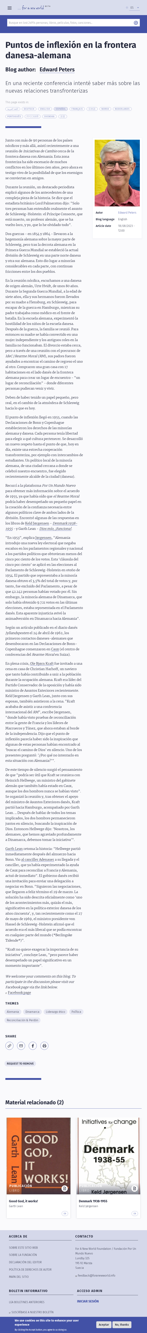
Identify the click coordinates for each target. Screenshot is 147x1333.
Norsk (105, 109)
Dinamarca (32, 1012)
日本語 (92, 109)
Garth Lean (14, 849)
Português (14, 116)
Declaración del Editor (25, 1262)
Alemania (13, 1012)
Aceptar (104, 1324)
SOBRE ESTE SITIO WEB (23, 1247)
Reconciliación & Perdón (22, 1020)
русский (33, 116)
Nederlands (122, 109)
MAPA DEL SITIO (19, 1277)
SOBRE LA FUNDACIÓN (23, 1255)
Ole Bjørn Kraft (42, 663)
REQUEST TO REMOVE (20, 1063)
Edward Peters (57, 69)
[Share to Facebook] (33, 1046)
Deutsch (29, 109)
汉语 (62, 116)
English (45, 109)
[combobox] (134, 8)
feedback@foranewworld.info (96, 1275)
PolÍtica (76, 1012)
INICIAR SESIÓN (88, 1301)
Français (77, 109)
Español (61, 109)
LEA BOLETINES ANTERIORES (26, 1302)
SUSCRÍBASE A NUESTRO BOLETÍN (32, 1312)
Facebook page (19, 992)
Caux (55, 649)
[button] (9, 1046)
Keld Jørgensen (37, 523)
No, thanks (122, 1324)
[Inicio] (34, 7)
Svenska (49, 116)
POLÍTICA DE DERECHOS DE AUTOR (30, 1269)
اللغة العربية (12, 109)
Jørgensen (43, 538)
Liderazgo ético (55, 1012)
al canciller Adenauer (37, 859)
